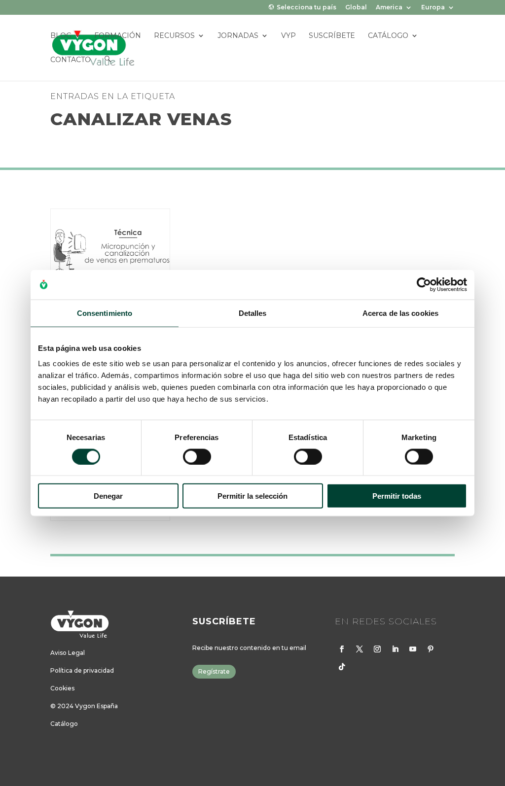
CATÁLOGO (388, 36)
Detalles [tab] (253, 312)
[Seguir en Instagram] (377, 649)
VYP (289, 36)
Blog (61, 36)
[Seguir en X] (359, 649)
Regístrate (214, 671)
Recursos (174, 36)
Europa (433, 7)
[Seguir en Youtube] (413, 649)
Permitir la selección (252, 496)
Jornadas (238, 36)
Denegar (108, 496)
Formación (118, 36)
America (389, 7)
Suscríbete (332, 36)
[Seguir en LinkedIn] (395, 649)
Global (356, 7)
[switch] (197, 456)
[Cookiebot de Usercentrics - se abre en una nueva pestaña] (424, 284)
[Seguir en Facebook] (342, 649)
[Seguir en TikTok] (342, 667)
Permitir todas (396, 496)
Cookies (62, 688)
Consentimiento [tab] (104, 312)
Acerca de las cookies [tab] (400, 312)
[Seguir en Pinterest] (430, 649)
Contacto (71, 60)
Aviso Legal (67, 652)
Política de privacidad (82, 670)
